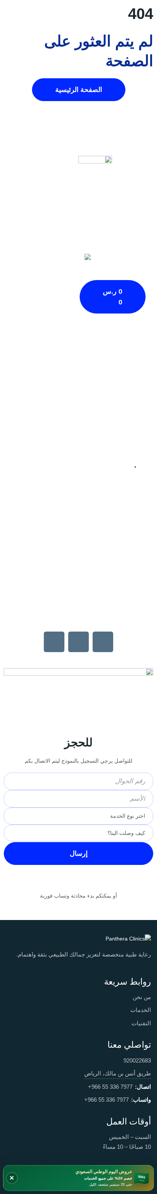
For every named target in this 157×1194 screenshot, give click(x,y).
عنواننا (78, 479)
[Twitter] (54, 642)
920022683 (137, 1060)
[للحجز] (78, 722)
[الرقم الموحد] (78, 517)
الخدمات (140, 1010)
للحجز (78, 742)
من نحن (142, 997)
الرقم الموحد (79, 539)
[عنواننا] (78, 457)
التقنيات (141, 1023)
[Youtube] (103, 642)
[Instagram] (78, 642)
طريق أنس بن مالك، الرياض (117, 1073)
